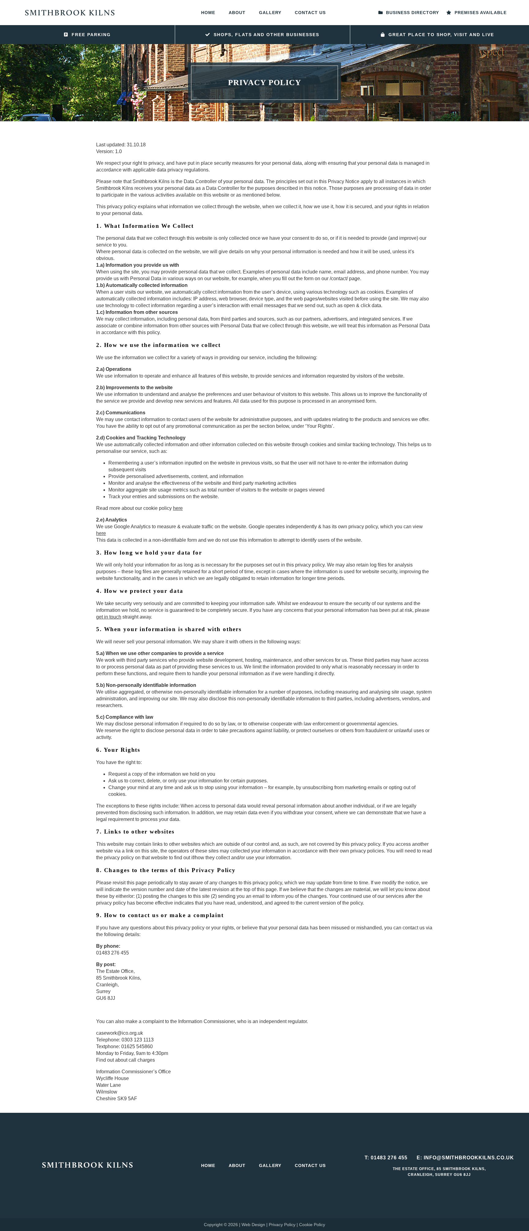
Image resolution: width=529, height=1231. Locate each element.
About (237, 12)
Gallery (270, 12)
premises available (480, 12)
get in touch (108, 616)
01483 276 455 (389, 1157)
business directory (412, 12)
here (178, 508)
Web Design (253, 1224)
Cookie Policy (312, 1224)
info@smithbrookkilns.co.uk (469, 1157)
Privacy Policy (282, 1224)
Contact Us (310, 12)
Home (208, 12)
